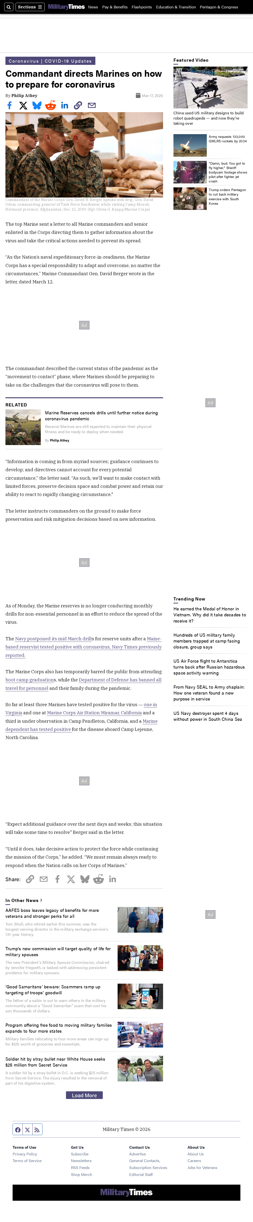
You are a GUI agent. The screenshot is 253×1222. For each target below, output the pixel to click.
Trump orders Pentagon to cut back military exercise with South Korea (227, 196)
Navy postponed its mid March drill (53, 639)
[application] (210, 87)
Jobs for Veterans (202, 1167)
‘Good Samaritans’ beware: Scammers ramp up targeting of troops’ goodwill (53, 989)
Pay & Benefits (115, 7)
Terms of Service (27, 1160)
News (93, 7)
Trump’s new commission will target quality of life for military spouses (58, 951)
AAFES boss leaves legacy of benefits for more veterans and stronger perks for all (52, 913)
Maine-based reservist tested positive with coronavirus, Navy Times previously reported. (83, 647)
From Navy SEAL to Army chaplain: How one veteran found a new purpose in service (209, 692)
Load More (84, 1095)
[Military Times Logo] (66, 7)
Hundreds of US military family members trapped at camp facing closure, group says (206, 640)
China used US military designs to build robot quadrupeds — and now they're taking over (208, 118)
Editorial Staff (141, 1174)
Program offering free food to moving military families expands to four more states (58, 1028)
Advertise (137, 1154)
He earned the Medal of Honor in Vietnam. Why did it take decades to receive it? (209, 614)
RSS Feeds (80, 1167)
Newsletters (81, 1160)
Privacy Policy (25, 1154)
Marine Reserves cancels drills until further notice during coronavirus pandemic (101, 415)
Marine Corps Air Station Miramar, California (94, 713)
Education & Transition (176, 7)
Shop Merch (81, 1174)
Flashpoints (142, 7)
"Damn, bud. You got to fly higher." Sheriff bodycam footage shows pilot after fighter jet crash (228, 172)
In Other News (21, 900)
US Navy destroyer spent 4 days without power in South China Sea (207, 716)
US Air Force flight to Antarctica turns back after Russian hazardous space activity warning (209, 666)
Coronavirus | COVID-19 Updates (50, 60)
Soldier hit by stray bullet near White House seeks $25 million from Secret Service (55, 1061)
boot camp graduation (29, 680)
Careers (194, 1160)
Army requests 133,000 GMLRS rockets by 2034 (228, 138)
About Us (196, 1154)
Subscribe (79, 1154)
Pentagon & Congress (219, 7)
